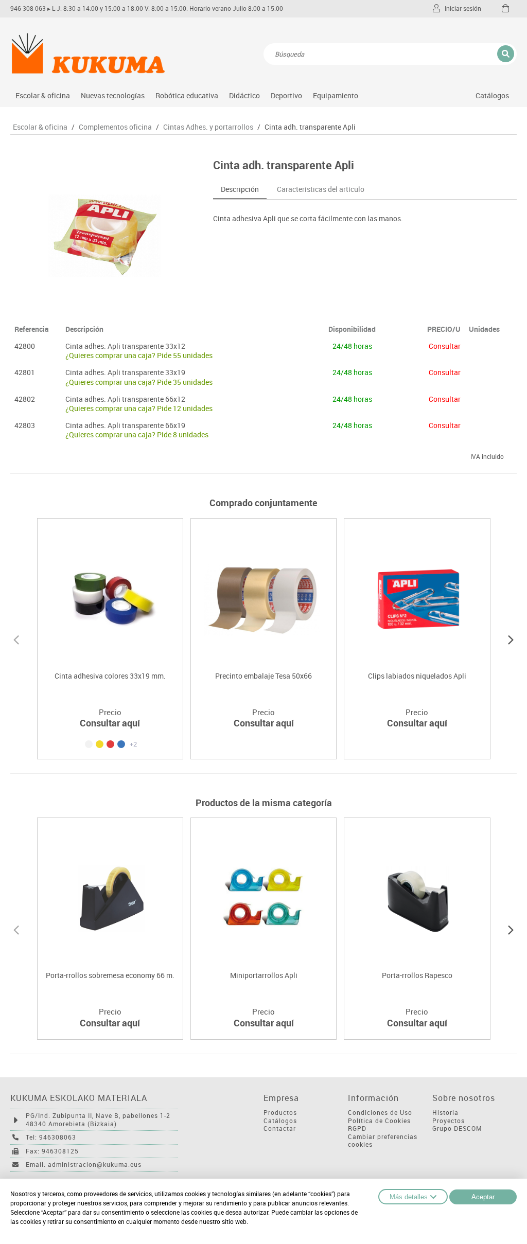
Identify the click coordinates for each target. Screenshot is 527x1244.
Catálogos (492, 95)
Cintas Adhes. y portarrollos (208, 127)
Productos (280, 1112)
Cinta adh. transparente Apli (310, 127)
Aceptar (483, 1197)
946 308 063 (28, 8)
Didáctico (244, 95)
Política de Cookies (379, 1121)
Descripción (240, 189)
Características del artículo (320, 189)
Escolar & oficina (42, 95)
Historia (445, 1112)
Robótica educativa (186, 95)
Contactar (280, 1128)
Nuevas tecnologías (113, 95)
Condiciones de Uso (380, 1112)
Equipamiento (335, 95)
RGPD (357, 1128)
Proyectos (448, 1121)
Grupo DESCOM (457, 1128)
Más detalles (409, 1197)
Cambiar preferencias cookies (382, 1141)
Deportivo (286, 95)
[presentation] (16, 638)
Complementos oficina (115, 127)
